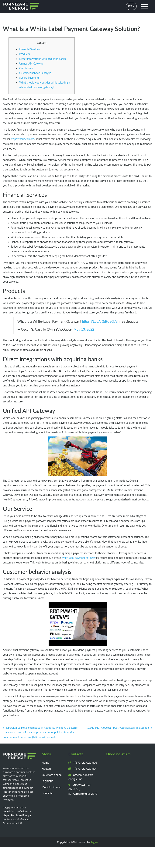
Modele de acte (51, 787)
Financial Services (29, 49)
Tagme (94, 842)
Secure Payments (29, 77)
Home (45, 762)
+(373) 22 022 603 (84, 762)
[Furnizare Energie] (21, 6)
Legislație (47, 780)
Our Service (26, 68)
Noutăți (46, 768)
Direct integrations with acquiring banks (42, 58)
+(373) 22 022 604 (84, 768)
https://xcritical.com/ (23, 139)
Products (24, 54)
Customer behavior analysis (35, 73)
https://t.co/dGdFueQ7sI (100, 321)
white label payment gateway (78, 557)
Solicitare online (52, 774)
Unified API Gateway (31, 63)
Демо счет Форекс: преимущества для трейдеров (120, 727)
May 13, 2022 (84, 329)
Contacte (47, 793)
